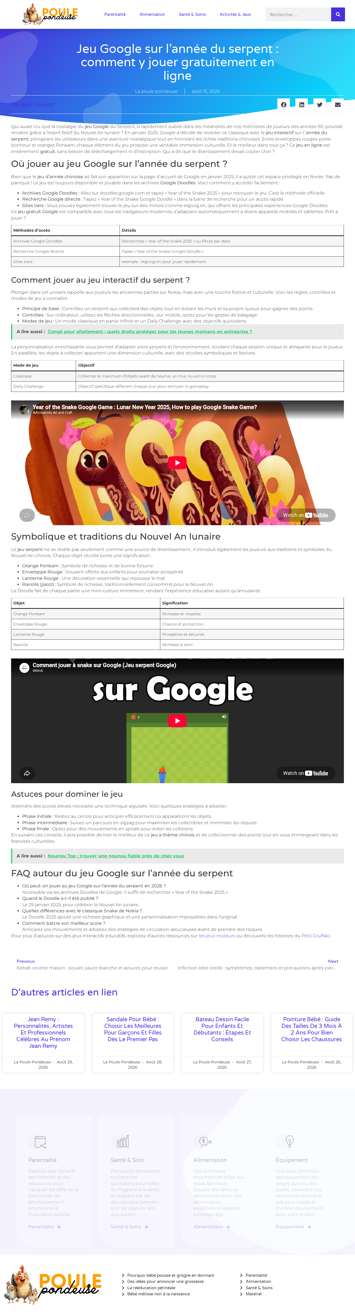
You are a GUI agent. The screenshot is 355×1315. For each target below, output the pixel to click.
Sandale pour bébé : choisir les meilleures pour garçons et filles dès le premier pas (133, 1029)
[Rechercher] (338, 14)
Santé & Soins (192, 14)
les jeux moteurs (217, 935)
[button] (283, 104)
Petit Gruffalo (315, 935)
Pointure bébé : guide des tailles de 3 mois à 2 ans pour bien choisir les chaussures (311, 1029)
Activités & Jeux (235, 14)
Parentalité (115, 14)
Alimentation (152, 14)
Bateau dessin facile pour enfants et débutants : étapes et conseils (222, 1029)
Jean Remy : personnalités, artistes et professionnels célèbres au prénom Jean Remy (43, 1033)
